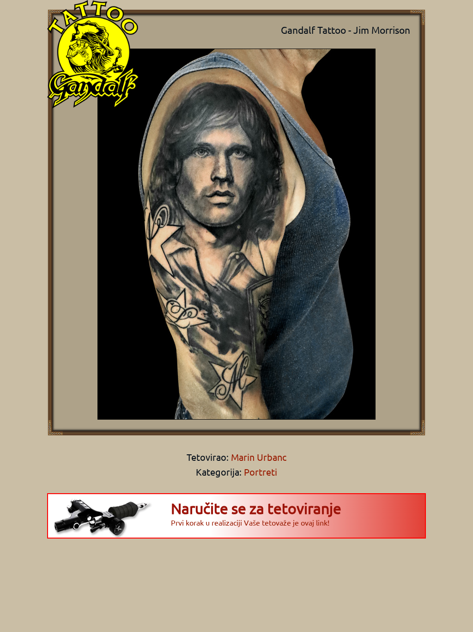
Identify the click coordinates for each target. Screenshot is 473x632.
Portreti (260, 471)
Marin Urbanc (257, 457)
